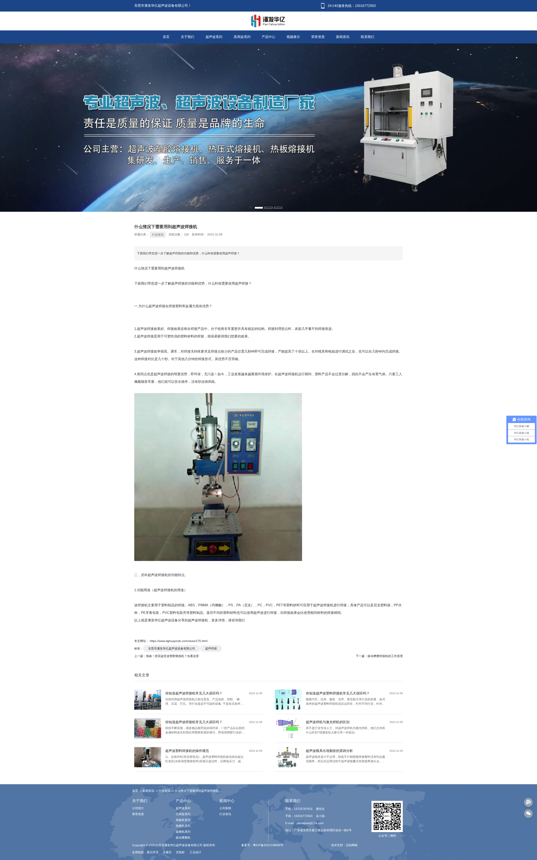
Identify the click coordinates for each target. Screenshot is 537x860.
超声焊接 (211, 648)
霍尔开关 (153, 852)
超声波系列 (214, 37)
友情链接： (139, 852)
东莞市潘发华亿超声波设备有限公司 (171, 648)
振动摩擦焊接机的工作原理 (385, 656)
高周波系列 (242, 37)
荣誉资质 (318, 37)
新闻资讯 (342, 37)
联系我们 (367, 37)
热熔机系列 (183, 825)
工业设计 (195, 852)
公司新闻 (225, 808)
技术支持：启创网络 (344, 845)
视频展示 (293, 37)
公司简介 (138, 808)
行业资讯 (158, 234)
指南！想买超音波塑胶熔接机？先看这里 (172, 656)
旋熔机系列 (183, 831)
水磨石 (167, 852)
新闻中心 (227, 801)
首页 (166, 37)
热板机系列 (183, 820)
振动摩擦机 (183, 837)
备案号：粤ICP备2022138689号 (262, 845)
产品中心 (268, 37)
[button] (259, 208)
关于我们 (187, 37)
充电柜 (180, 852)
